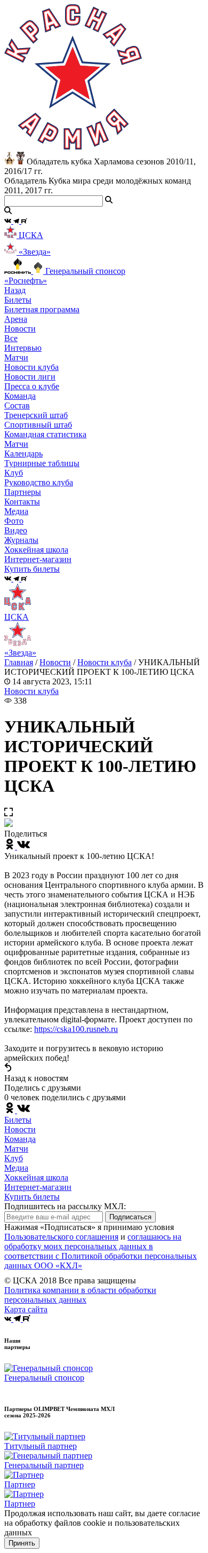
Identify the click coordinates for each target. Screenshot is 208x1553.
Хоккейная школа (36, 1177)
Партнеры (22, 491)
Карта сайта (25, 1309)
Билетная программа (41, 309)
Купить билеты (32, 1196)
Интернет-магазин (37, 1187)
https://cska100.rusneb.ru (76, 1029)
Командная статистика (45, 434)
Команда (20, 1139)
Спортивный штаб (38, 424)
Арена (15, 319)
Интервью (23, 347)
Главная (18, 662)
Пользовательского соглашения (61, 1236)
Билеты (17, 1119)
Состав (17, 405)
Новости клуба (31, 367)
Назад (15, 290)
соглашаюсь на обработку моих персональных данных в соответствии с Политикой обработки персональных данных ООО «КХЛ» (100, 1251)
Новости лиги (29, 376)
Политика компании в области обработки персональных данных (80, 1295)
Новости (55, 662)
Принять (22, 1543)
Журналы (21, 540)
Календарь (23, 453)
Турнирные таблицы (41, 463)
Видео (15, 530)
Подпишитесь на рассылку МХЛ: (65, 1206)
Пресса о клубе (31, 386)
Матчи (16, 357)
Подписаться (130, 1217)
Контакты (22, 501)
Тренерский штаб (36, 415)
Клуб (13, 1158)
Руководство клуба (38, 482)
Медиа (16, 1167)
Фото (13, 520)
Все (11, 338)
